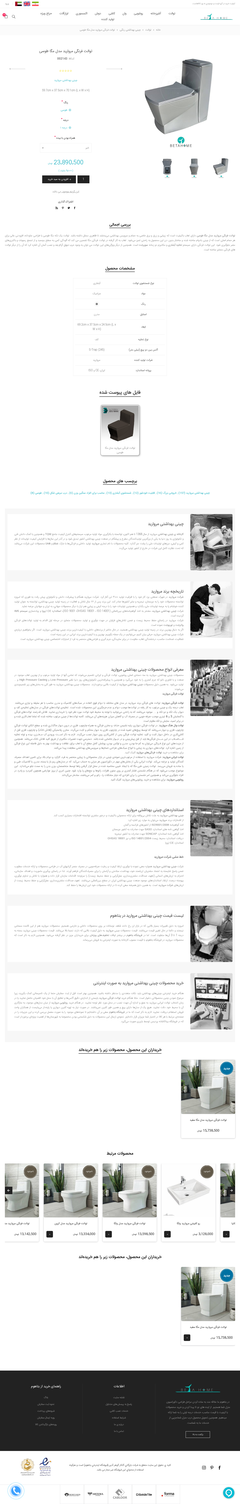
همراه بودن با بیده (65, 138)
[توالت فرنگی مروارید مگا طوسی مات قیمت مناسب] (221, 167)
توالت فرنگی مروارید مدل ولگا (175, 1223)
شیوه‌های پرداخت (46, 1411)
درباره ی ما (119, 1424)
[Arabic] (18, 4)
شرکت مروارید (153, 757)
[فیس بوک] (220, 1468)
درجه (65, 120)
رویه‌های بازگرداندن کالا (46, 1424)
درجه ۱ (63, 128)
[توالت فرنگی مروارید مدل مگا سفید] (208, 1087)
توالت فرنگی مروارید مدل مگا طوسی (120, 450)
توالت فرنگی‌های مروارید (149, 752)
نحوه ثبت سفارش (46, 1404)
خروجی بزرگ (169, 493)
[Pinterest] (212, 1468)
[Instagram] (204, 1468)
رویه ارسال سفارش (46, 1418)
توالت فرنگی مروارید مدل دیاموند (57, 1223)
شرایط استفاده (119, 1418)
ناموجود (193, 1171)
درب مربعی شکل (58, 493)
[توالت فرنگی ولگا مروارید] (175, 1190)
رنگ (66, 102)
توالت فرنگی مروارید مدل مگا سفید (208, 1120)
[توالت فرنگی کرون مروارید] (117, 1190)
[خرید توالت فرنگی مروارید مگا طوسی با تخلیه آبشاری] (194, 167)
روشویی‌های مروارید (132, 780)
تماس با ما (119, 1431)
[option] (221, 167)
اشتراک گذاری (65, 202)
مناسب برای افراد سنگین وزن (88, 493)
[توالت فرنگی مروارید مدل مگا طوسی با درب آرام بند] (167, 167)
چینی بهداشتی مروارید (65, 80)
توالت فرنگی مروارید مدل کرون (116, 1223)
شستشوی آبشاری (121, 493)
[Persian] (35, 4)
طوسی (64, 110)
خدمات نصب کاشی (119, 1411)
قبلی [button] (231, 1190)
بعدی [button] (8, 1190)
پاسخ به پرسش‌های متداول (119, 1404)
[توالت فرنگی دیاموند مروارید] (58, 1190)
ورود (7, 4)
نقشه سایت (119, 1397)
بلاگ (46, 1397)
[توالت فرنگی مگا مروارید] (208, 1294)
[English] (27, 4)
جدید (227, 1068)
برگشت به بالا (198, 1434)
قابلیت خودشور (147, 493)
